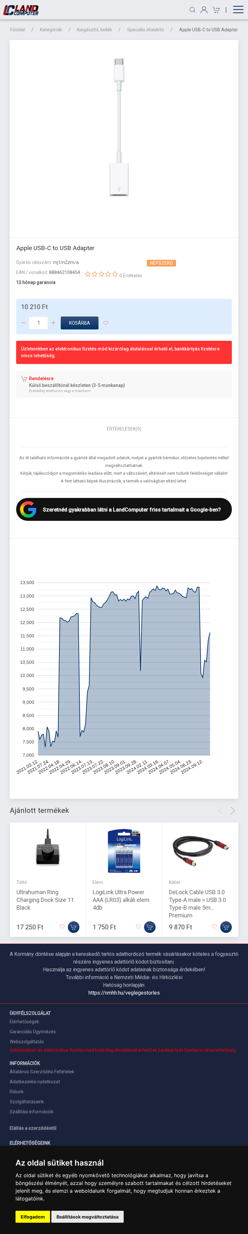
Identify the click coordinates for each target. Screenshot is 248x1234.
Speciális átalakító (145, 29)
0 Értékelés (130, 275)
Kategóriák (51, 29)
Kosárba (79, 323)
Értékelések (124, 428)
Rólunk (17, 1091)
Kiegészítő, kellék (94, 29)
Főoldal (17, 29)
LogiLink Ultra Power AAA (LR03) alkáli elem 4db (121, 900)
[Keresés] (192, 9)
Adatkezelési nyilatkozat (35, 1081)
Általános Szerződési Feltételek (42, 1071)
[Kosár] (215, 9)
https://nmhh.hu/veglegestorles (124, 993)
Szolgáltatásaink (27, 1101)
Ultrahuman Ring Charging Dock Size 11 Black (45, 900)
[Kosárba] (73, 927)
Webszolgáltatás (27, 1041)
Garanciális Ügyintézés (33, 1031)
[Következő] (232, 810)
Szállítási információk (32, 1111)
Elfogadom (33, 1216)
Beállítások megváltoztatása (88, 1216)
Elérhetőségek (24, 1021)
